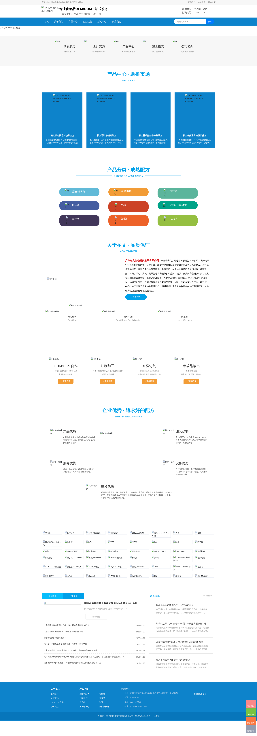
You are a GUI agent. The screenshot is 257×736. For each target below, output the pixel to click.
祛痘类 (174, 362)
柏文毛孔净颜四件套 (106, 279)
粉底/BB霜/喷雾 (178, 348)
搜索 (210, 21)
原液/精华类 (78, 335)
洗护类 (75, 362)
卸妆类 (75, 348)
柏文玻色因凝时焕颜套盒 (62, 279)
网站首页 (211, 2)
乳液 (123, 348)
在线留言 (201, 2)
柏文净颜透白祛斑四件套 (194, 279)
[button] (125, 175)
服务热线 (251, 719)
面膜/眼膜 (126, 334)
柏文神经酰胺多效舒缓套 (150, 279)
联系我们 (191, 2)
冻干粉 (174, 334)
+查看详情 (136, 440)
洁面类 (124, 362)
